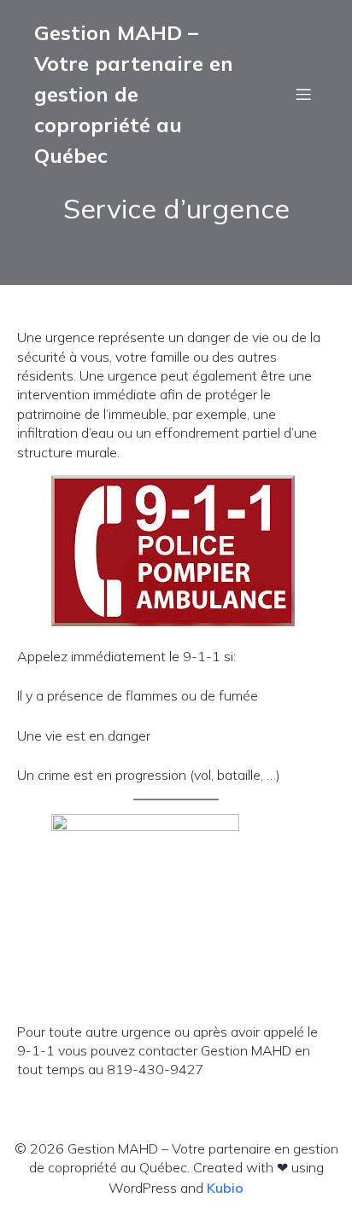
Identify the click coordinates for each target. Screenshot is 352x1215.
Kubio (225, 1187)
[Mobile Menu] (303, 93)
